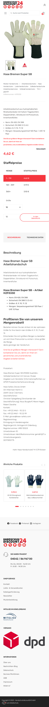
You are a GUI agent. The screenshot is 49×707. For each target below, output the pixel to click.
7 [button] (33, 506)
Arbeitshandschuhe (29, 84)
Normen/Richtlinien (11, 674)
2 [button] (20, 506)
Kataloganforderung (11, 592)
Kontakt (6, 584)
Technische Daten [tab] (35, 237)
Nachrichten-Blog (10, 666)
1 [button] (17, 506)
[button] (4, 703)
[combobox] (24, 13)
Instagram (37, 523)
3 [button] (23, 506)
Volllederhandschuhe (27, 89)
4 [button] (25, 506)
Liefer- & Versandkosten (13, 588)
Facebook (14, 523)
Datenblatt (41, 149)
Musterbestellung (10, 600)
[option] (24, 39)
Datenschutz (8, 670)
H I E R (36, 450)
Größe (8, 200)
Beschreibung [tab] (14, 237)
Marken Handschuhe (10, 84)
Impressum (7, 682)
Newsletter (7, 596)
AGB (5, 678)
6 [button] (30, 506)
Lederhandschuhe (21, 86)
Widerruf (6, 686)
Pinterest (25, 523)
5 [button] (28, 506)
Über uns (7, 662)
